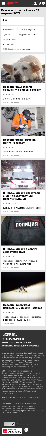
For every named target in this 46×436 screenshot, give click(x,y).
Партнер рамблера (23, 424)
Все (5, 20)
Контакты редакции (13, 339)
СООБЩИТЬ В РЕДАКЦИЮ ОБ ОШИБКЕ (20, 346)
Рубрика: (6, 35)
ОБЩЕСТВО (8, 323)
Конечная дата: (9, 44)
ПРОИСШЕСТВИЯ (11, 102)
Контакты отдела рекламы (16, 342)
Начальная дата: (9, 40)
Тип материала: (9, 30)
